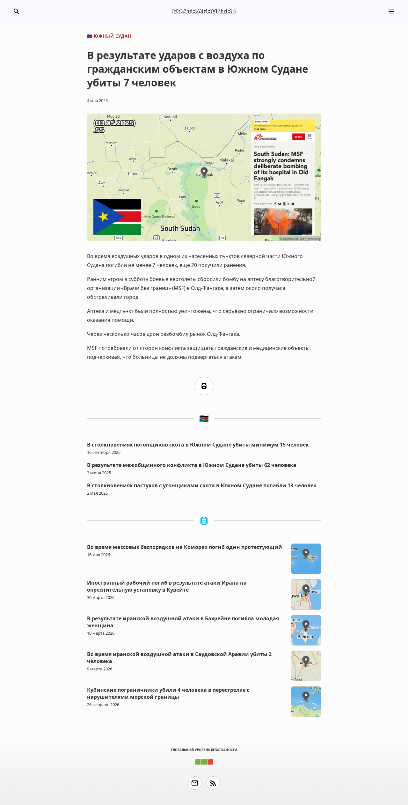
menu (391, 11)
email (195, 783)
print (204, 385)
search (16, 11)
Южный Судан (109, 36)
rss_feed (213, 783)
